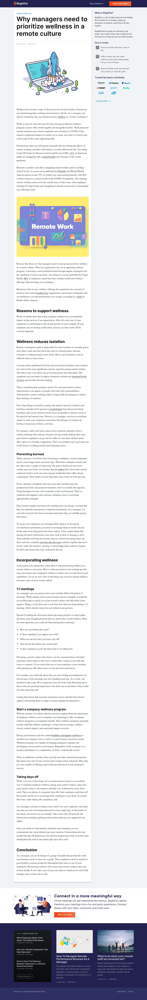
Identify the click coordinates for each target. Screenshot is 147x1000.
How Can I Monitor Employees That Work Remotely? (32, 950)
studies (61, 469)
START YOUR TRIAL (120, 4)
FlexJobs (62, 171)
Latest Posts (121, 991)
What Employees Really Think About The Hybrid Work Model (30, 939)
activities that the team (50, 542)
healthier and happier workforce (66, 735)
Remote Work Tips (30, 933)
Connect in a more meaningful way (26, 991)
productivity (42, 292)
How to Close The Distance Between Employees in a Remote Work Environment (31, 963)
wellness (61, 116)
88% (26, 278)
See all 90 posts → (25, 976)
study (79, 296)
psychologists (56, 408)
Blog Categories (96, 3)
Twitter (130, 991)
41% (72, 153)
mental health (49, 156)
